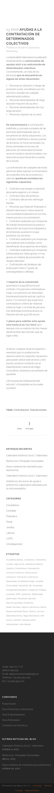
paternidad (11, 598)
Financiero (11, 516)
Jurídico (10, 527)
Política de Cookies (32, 790)
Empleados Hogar (26, 581)
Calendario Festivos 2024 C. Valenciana (26, 455)
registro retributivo (30, 607)
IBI (30, 586)
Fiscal (9, 521)
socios (9, 620)
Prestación (29, 603)
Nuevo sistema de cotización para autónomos (26, 764)
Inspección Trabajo (37, 590)
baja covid (19, 564)
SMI (42, 616)
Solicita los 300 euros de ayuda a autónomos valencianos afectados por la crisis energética (26, 485)
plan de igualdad (14, 603)
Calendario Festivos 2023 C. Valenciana (26, 475)
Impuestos (38, 586)
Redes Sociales (13, 607)
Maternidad (37, 594)
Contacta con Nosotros (14, 725)
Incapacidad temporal (16, 590)
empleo (39, 581)
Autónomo (29, 560)
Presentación (9, 703)
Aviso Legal (37, 786)
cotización (11, 577)
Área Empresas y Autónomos (17, 709)
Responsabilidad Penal (17, 611)
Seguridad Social (31, 616)
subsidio (17, 620)
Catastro (10, 568)
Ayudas (9, 564)
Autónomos (40, 560)
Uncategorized (14, 544)
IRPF (18, 594)
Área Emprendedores (13, 714)
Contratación (21, 409)
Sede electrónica (14, 616)
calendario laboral (34, 564)
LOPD (9, 538)
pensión (32, 598)
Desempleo (11, 581)
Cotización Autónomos (27, 577)
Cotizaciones (31, 573)
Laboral (32, 47)
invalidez (10, 594)
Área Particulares (11, 720)
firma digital (12, 586)
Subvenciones (38, 409)
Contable (11, 510)
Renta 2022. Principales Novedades (25, 461)
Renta (43, 607)
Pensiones (22, 598)
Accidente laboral (14, 560)
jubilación (26, 594)
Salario (32, 611)
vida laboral (25, 624)
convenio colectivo (15, 573)
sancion (40, 611)
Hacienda (23, 586)
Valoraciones (12, 624)
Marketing (12, 51)
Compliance (12, 505)
